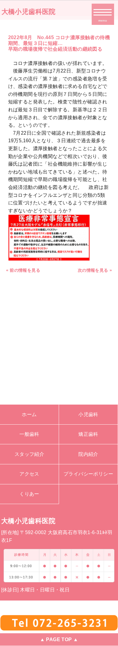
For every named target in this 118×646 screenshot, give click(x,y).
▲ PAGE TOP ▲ (59, 639)
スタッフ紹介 (29, 454)
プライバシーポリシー (88, 473)
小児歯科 (88, 414)
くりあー (29, 493)
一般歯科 (29, 434)
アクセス (29, 473)
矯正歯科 (88, 434)
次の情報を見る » (95, 270)
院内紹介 (88, 454)
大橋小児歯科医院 (29, 11)
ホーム (29, 414)
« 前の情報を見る (23, 270)
